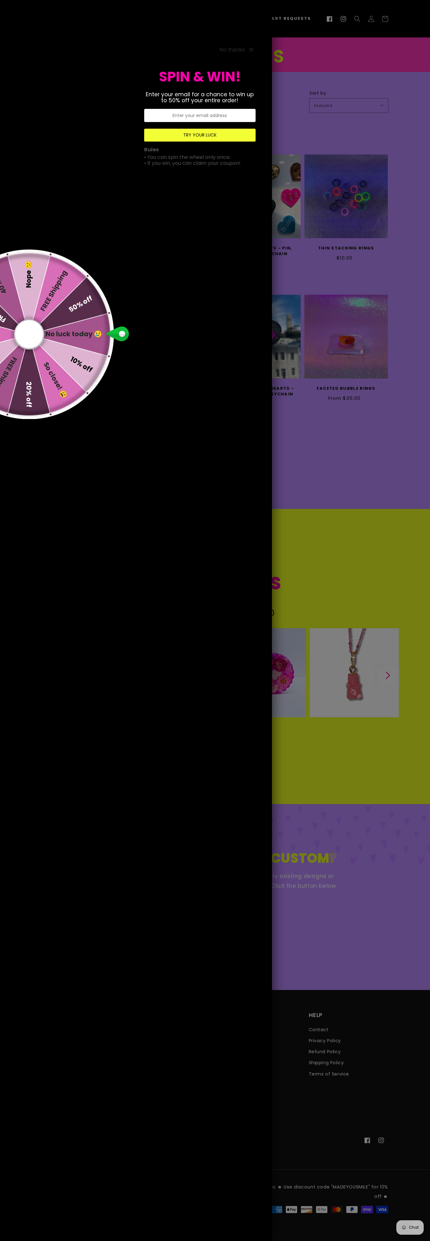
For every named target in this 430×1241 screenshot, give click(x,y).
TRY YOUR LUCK (200, 135)
